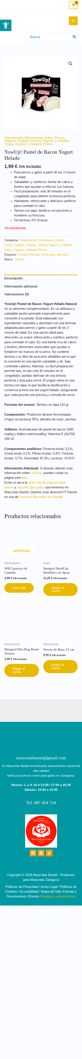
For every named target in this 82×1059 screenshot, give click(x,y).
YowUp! (19, 259)
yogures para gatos (31, 487)
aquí (24, 477)
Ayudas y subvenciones (58, 896)
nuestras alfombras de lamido (40, 497)
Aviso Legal (49, 886)
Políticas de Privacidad (21, 886)
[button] (5, 25)
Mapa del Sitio (51, 891)
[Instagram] (41, 853)
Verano (36, 141)
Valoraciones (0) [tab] (16, 294)
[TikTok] (49, 853)
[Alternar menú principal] (73, 20)
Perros (60, 137)
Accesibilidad (29, 891)
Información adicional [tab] (20, 286)
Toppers (10, 141)
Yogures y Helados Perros (33, 144)
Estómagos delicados (55, 254)
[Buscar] (74, 37)
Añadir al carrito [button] (57, 589)
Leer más (19, 588)
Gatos (48, 137)
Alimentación (13, 137)
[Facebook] (33, 853)
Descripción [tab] (13, 278)
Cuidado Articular (29, 254)
